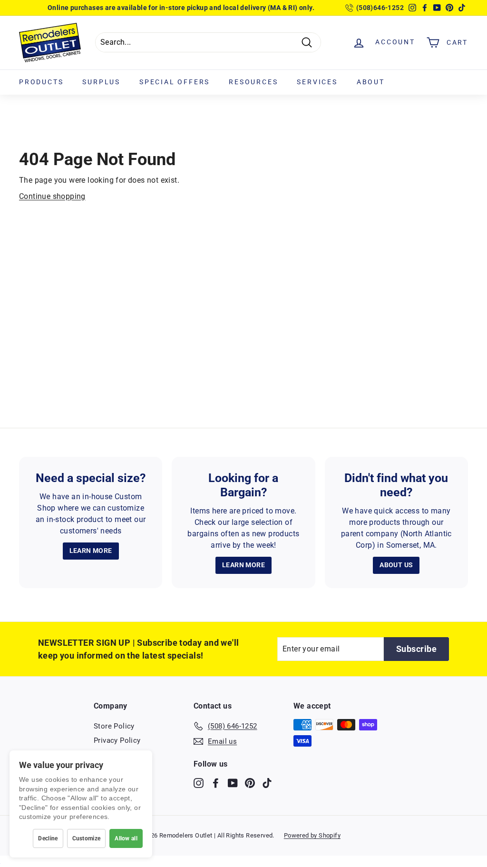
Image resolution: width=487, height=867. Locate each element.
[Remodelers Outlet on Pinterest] (250, 782)
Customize (86, 838)
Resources (253, 82)
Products (41, 82)
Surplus (101, 82)
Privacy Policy (117, 740)
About (371, 82)
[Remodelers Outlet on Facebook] (216, 782)
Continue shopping (52, 196)
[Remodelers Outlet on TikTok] (267, 782)
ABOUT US (396, 565)
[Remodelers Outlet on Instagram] (199, 782)
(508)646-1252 (380, 7)
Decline (48, 838)
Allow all (126, 838)
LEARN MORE (90, 550)
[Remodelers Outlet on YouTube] (233, 782)
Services (317, 82)
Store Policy (114, 726)
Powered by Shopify (312, 835)
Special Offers (174, 82)
